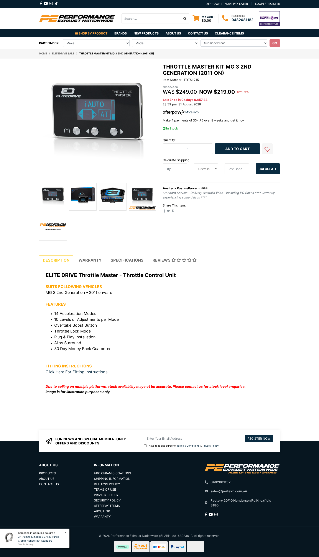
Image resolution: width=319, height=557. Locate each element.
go (274, 43)
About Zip (102, 511)
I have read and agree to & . (183, 445)
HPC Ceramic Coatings (112, 473)
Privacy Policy (211, 445)
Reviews (162, 260)
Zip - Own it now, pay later (227, 3)
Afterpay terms (107, 506)
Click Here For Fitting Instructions (76, 372)
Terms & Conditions (188, 445)
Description (56, 260)
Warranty (90, 260)
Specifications (127, 260)
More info (191, 112)
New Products (146, 33)
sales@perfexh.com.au (228, 491)
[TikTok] (56, 2)
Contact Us (198, 33)
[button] (267, 148)
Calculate (267, 169)
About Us (173, 33)
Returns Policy (107, 484)
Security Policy (107, 500)
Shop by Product (93, 33)
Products (47, 473)
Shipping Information (112, 478)
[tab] (56, 260)
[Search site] (185, 18)
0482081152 (242, 20)
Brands (120, 33)
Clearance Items (229, 33)
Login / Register (267, 3)
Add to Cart (237, 149)
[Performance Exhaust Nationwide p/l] (77, 18)
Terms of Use (105, 489)
